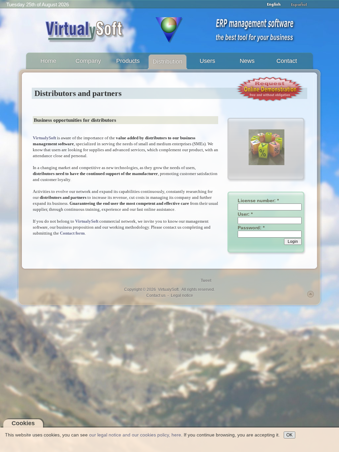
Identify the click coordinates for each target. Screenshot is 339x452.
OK (289, 434)
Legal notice (182, 295)
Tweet (206, 280)
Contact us (156, 295)
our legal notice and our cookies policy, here (135, 434)
